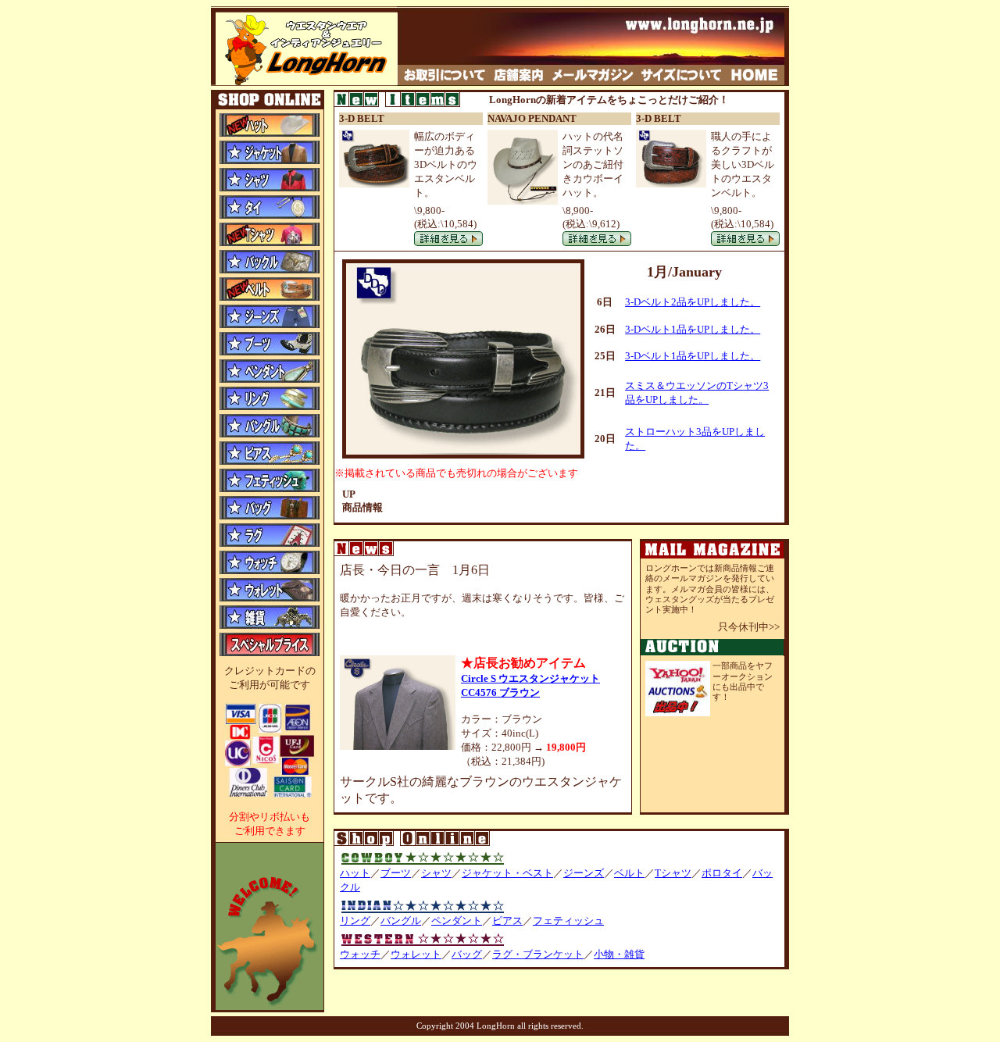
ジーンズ (583, 873)
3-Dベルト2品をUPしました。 (692, 302)
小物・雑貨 (619, 954)
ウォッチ (360, 954)
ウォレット (416, 954)
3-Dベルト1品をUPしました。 (692, 329)
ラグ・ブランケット (538, 954)
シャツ (436, 873)
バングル (400, 920)
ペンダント (456, 920)
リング (355, 920)
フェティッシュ (568, 920)
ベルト (629, 873)
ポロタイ (722, 873)
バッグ (467, 954)
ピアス (507, 920)
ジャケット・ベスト (507, 873)
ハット (355, 873)
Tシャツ (673, 873)
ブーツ (395, 873)
